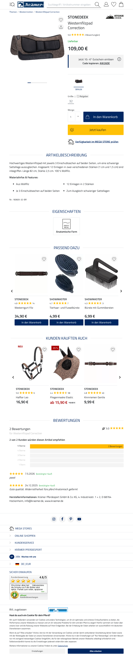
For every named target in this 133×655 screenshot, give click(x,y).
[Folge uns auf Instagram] (54, 519)
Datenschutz (63, 645)
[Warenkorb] (121, 4)
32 (71, 101)
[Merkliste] (113, 4)
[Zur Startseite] (30, 4)
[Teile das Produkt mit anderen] (61, 27)
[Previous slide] (70, 84)
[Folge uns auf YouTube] (79, 519)
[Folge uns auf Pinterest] (70, 519)
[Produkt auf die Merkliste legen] (61, 20)
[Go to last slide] (12, 291)
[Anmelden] (106, 4)
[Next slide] (121, 84)
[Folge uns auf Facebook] (62, 519)
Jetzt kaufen (98, 129)
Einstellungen (37, 651)
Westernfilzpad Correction (48, 11)
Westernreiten (26, 11)
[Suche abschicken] (98, 4)
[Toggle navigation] (12, 4)
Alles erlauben (96, 651)
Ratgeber (84, 96)
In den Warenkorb (31, 322)
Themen (13, 11)
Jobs (23, 556)
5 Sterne (21, 445)
